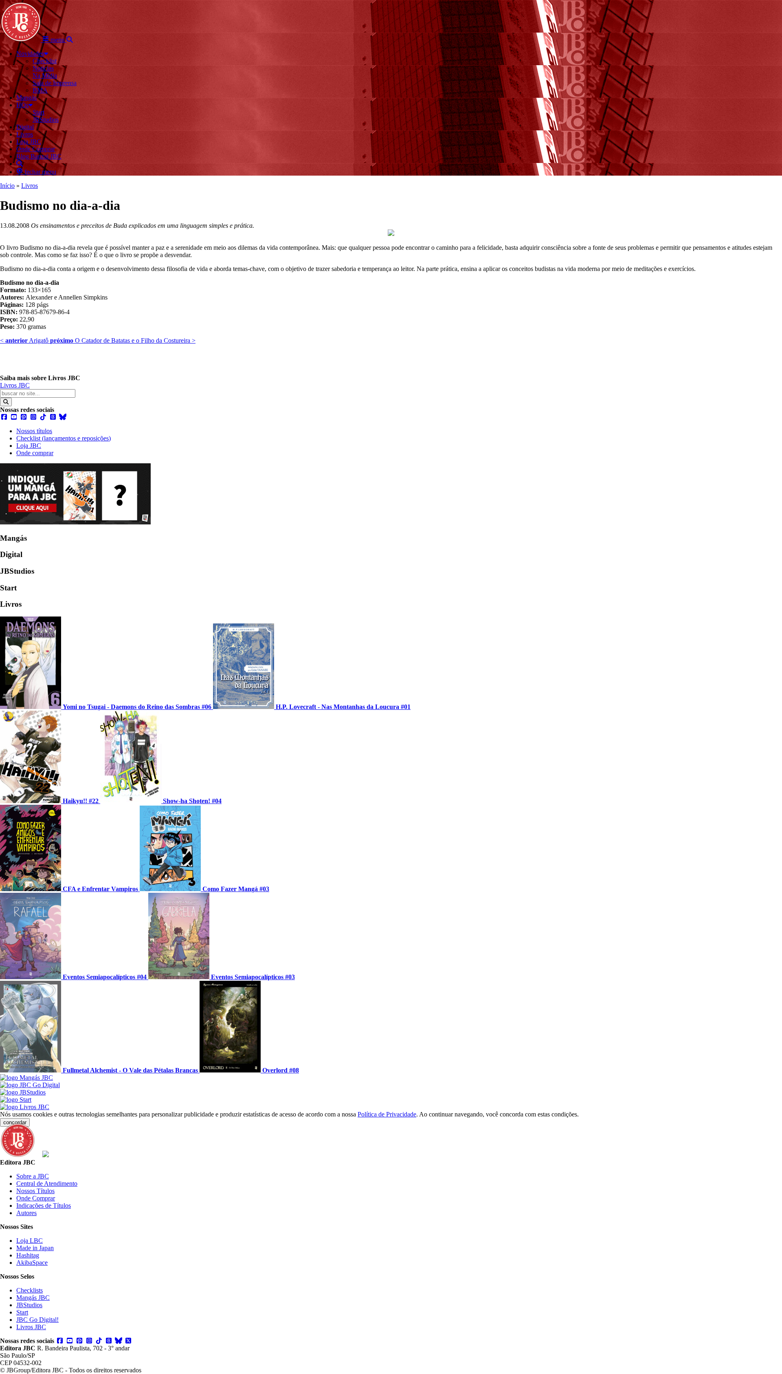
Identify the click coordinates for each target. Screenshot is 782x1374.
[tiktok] (43, 417)
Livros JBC (15, 385)
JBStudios (29, 1304)
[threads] (53, 417)
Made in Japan (35, 1247)
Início (7, 185)
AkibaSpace (32, 1262)
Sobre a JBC (32, 1176)
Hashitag (27, 1255)
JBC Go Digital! (37, 1319)
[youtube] (14, 417)
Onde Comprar (35, 1198)
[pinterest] (24, 417)
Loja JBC (28, 445)
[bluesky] (63, 417)
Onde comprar (34, 452)
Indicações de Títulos (43, 1205)
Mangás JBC (33, 1297)
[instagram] (33, 417)
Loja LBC (29, 1240)
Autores (26, 1212)
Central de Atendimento (46, 1183)
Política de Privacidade (387, 1114)
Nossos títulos (34, 430)
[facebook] (4, 417)
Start (22, 1312)
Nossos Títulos (35, 1190)
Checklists (29, 1290)
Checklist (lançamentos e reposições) (63, 438)
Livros (29, 185)
